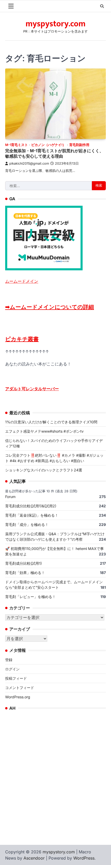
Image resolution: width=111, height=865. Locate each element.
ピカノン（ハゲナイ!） (48, 145)
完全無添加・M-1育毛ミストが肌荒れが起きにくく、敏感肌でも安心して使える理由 (54, 153)
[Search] (102, 6)
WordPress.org (17, 697)
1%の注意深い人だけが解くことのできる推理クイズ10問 (51, 422)
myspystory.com (55, 24)
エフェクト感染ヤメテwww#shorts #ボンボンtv (44, 431)
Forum (10, 496)
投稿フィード (16, 678)
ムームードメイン (21, 281)
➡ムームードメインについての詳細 (49, 307)
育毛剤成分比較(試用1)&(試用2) (30, 506)
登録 (8, 659)
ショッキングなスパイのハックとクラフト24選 (43, 470)
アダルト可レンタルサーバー (32, 388)
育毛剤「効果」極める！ (25, 572)
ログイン (12, 669)
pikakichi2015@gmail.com (29, 163)
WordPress (83, 858)
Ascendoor (34, 858)
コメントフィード (19, 687)
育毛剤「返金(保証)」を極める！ (31, 515)
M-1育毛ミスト (16, 145)
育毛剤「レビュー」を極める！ (30, 596)
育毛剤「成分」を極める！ (27, 524)
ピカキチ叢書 (22, 339)
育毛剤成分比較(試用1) (23, 563)
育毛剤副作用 (79, 145)
